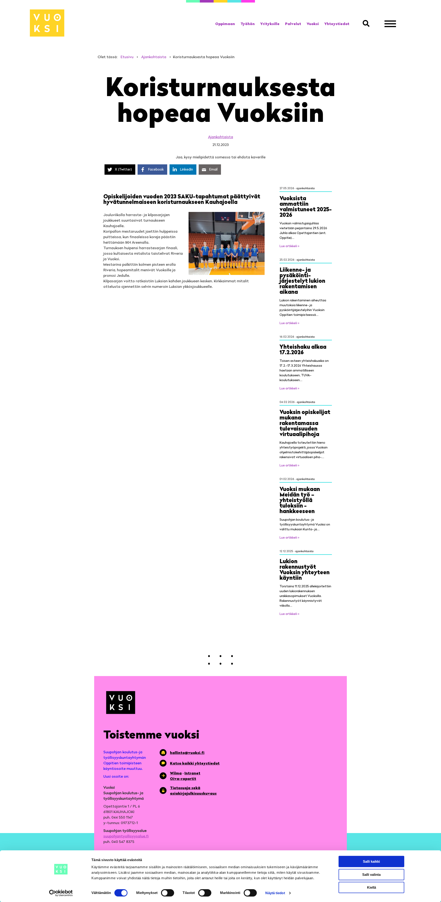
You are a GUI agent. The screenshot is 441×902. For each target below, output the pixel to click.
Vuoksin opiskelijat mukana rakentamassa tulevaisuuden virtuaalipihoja (305, 422)
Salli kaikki (371, 861)
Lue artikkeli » (289, 246)
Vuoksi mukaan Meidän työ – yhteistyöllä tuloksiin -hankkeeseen (300, 499)
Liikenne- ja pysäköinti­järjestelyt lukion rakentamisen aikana (302, 280)
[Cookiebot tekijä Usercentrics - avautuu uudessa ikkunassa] (61, 893)
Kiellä (371, 887)
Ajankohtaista (220, 136)
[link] (225, 24)
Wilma (176, 773)
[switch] (167, 892)
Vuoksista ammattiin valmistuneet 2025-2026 (306, 206)
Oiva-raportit (183, 778)
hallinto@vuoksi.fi (187, 752)
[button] (367, 23)
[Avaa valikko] (390, 24)
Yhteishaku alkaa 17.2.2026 (303, 349)
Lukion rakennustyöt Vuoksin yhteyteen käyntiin (305, 569)
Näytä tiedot (275, 893)
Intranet (192, 773)
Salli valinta (371, 874)
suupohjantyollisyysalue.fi (126, 836)
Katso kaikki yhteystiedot (195, 763)
